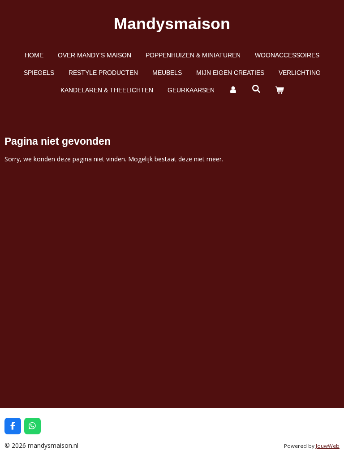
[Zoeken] (256, 89)
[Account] (233, 90)
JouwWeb (328, 445)
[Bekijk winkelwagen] (279, 90)
